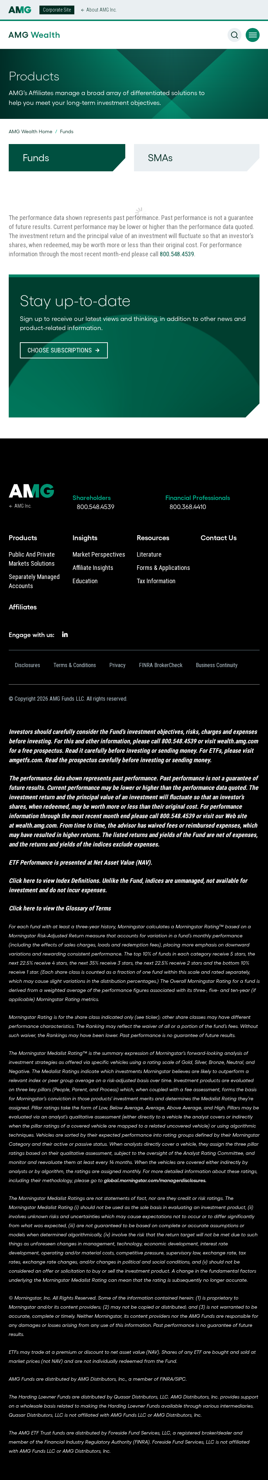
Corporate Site (57, 10)
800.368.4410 (188, 506)
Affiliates (23, 607)
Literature (149, 554)
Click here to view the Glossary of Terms (60, 908)
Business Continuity (217, 665)
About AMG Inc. (101, 10)
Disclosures (27, 665)
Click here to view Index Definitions (54, 880)
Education (85, 581)
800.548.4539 (177, 254)
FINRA (166, 1379)
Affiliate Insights (93, 567)
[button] (253, 35)
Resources (153, 538)
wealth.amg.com (237, 741)
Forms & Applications (163, 567)
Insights (85, 538)
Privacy (117, 665)
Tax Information (156, 581)
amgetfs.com (25, 760)
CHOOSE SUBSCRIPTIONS (60, 350)
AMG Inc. (22, 506)
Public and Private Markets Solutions (32, 559)
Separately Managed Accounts (34, 581)
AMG (33, 35)
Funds (36, 157)
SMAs (160, 157)
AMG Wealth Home (30, 131)
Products (23, 538)
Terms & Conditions (74, 665)
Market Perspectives (99, 554)
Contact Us (219, 538)
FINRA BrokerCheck (161, 665)
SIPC (180, 1379)
